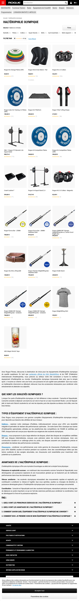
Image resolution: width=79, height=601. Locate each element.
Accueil (5, 18)
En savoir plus (16, 585)
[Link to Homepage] (14, 2)
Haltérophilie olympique (15, 18)
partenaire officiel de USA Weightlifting (44, 374)
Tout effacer (32, 39)
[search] (45, 3)
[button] (66, 3)
